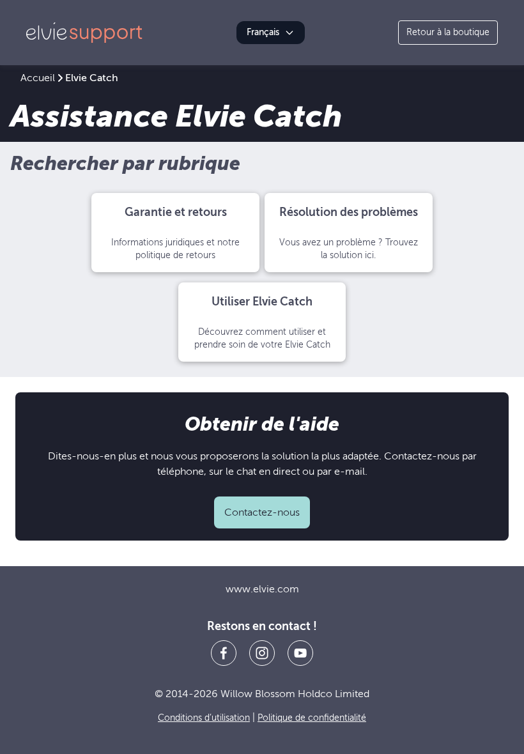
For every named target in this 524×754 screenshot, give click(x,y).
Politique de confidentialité (312, 718)
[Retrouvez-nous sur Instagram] (262, 653)
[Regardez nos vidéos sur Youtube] (300, 653)
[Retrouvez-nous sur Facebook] (223, 653)
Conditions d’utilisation (204, 718)
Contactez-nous (262, 512)
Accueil (37, 78)
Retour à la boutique (447, 32)
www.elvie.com (262, 589)
